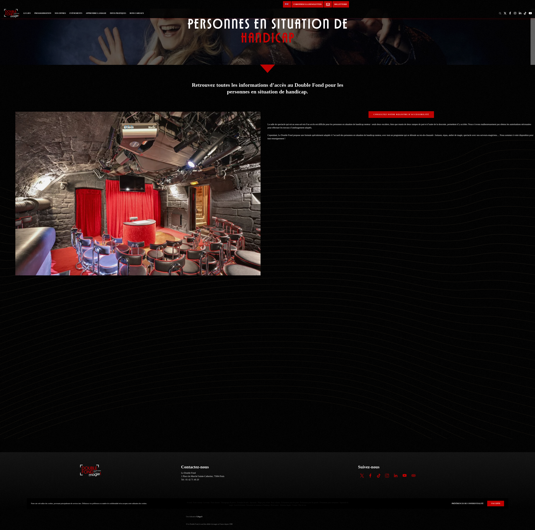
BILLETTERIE (340, 4)
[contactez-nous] (328, 4)
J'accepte (495, 503)
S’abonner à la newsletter (307, 4)
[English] (287, 4)
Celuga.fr (199, 517)
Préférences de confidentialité (467, 503)
